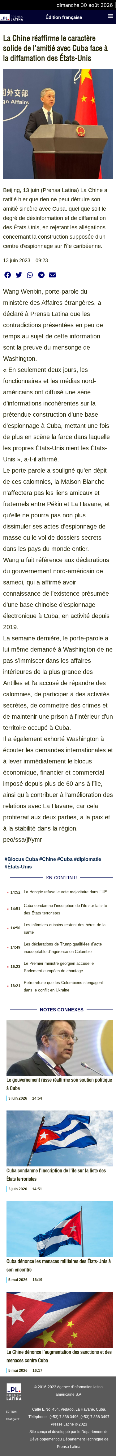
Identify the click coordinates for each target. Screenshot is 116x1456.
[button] (7, 275)
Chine (49, 859)
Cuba (66, 859)
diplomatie (89, 859)
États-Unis (19, 866)
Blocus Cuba (22, 859)
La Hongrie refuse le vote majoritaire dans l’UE (65, 892)
